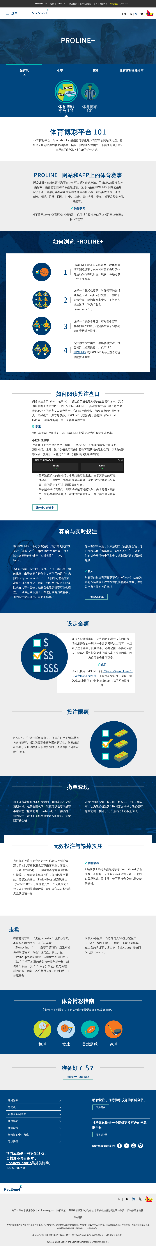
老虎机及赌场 (85, 3)
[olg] (150, 14)
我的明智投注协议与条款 (82, 1211)
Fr (126, 1198)
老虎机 (12, 1107)
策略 (96, 70)
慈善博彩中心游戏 (18, 1134)
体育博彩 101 (90, 108)
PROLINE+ (80, 352)
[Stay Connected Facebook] (119, 1145)
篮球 (66, 1044)
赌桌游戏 (13, 1100)
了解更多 (100, 1107)
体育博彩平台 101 (66, 108)
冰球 (113, 1044)
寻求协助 (13, 1141)
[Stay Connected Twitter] (126, 1145)
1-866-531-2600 (16, 1168)
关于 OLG (124, 3)
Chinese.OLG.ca (40, 3)
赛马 (95, 3)
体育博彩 (13, 1121)
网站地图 (78, 1217)
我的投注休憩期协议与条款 (111, 1211)
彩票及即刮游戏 (17, 1114)
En (118, 1198)
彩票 (52, 3)
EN (124, 14)
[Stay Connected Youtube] (133, 1145)
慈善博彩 (103, 3)
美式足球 (90, 1044)
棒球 (42, 1044)
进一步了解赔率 (45, 507)
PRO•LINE (62, 3)
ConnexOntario (19, 1162)
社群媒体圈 (101, 1134)
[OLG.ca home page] (149, 1199)
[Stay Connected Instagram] (140, 1145)
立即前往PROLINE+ (80, 1077)
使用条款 (30, 1210)
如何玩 (24, 70)
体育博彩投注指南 (132, 70)
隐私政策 (61, 1211)
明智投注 (114, 3)
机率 (60, 70)
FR (130, 14)
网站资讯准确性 (135, 1210)
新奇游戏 (13, 1127)
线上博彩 (73, 3)
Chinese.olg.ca (46, 1211)
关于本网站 (17, 1210)
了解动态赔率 (96, 597)
